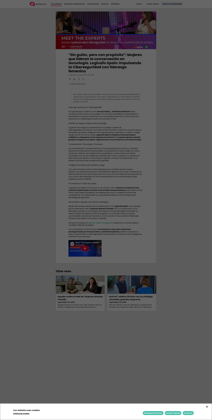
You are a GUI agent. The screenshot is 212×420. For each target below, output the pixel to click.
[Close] (206, 406)
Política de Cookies (21, 413)
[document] (106, 411)
